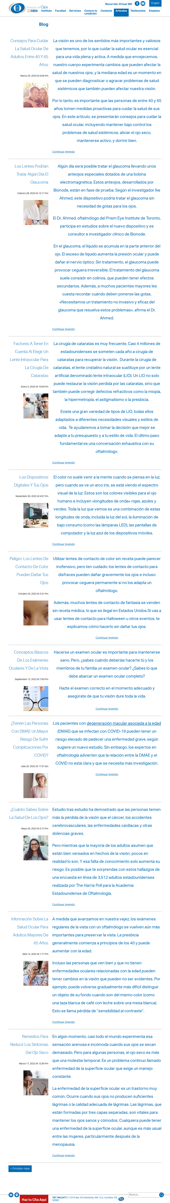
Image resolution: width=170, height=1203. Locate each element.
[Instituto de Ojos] (28, 8)
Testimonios (138, 11)
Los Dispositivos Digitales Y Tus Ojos (31, 482)
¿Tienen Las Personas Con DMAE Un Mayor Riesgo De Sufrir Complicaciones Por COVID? (29, 740)
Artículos (121, 11)
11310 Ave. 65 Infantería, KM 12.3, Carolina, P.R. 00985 (85, 1199)
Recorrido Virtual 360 (118, 4)
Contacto (106, 11)
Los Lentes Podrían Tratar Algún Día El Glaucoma (31, 175)
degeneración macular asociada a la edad (124, 724)
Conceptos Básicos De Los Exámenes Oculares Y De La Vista (28, 661)
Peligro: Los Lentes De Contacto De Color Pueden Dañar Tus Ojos (29, 571)
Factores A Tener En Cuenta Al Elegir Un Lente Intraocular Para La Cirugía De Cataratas (29, 360)
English (155, 3)
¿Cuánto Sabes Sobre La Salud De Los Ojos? (28, 814)
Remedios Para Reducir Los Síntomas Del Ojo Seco (29, 1045)
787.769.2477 (59, 1197)
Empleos (154, 11)
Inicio (34, 11)
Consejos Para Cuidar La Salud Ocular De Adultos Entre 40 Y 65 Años (29, 53)
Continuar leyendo (63, 152)
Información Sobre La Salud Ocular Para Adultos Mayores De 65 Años (29, 932)
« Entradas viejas (20, 1169)
